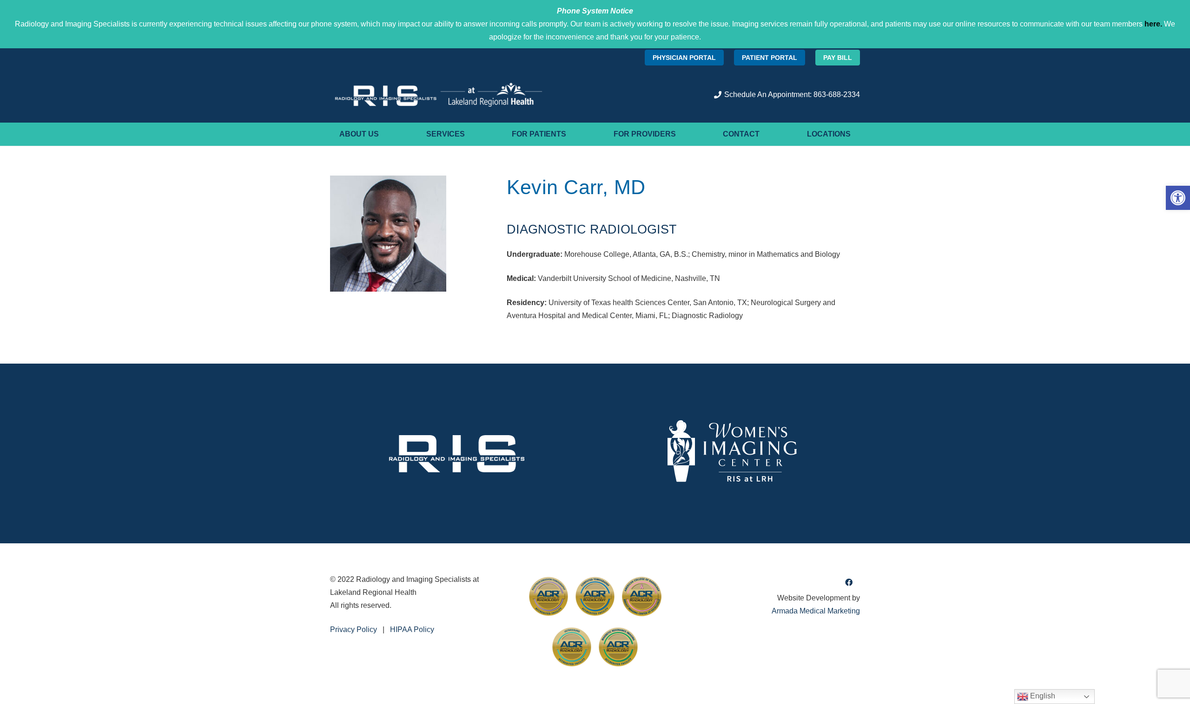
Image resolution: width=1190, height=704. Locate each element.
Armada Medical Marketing (816, 611)
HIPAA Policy (412, 629)
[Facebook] (849, 582)
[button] (1178, 198)
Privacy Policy (353, 629)
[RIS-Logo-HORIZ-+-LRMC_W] (438, 95)
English (1041, 696)
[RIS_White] (457, 453)
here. (1153, 24)
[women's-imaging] (733, 453)
